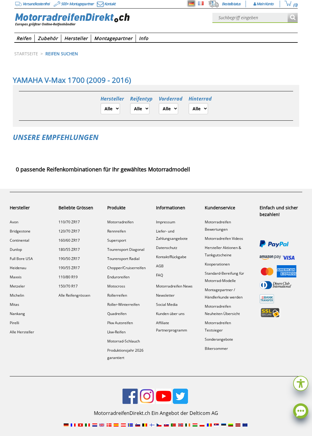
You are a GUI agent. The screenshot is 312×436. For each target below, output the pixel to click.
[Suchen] (293, 18)
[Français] (201, 3)
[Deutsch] (191, 3)
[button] (300, 383)
